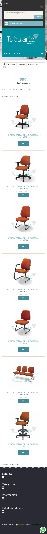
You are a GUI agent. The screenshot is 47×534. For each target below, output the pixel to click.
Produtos (11, 64)
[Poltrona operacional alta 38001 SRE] (23, 116)
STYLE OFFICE (33, 64)
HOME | (8, 4)
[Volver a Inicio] (4, 64)
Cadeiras (21, 64)
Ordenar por (6, 89)
